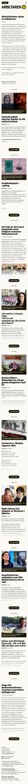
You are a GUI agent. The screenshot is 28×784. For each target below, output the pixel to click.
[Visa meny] (25, 3)
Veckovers (9, 448)
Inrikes (4, 21)
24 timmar (12, 714)
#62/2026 (4, 516)
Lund (22, 705)
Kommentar (10, 648)
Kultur (8, 124)
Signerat (9, 325)
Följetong (9, 188)
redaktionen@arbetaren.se (8, 753)
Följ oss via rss (6, 758)
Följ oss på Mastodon (8, 756)
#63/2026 (4, 188)
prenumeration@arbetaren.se (11, 773)
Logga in (5, 2)
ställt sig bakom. (18, 723)
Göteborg (4, 706)
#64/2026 (4, 124)
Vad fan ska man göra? (7, 236)
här (13, 705)
